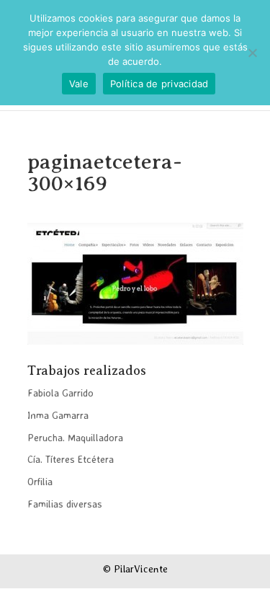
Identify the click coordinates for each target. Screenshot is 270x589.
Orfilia (40, 481)
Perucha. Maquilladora (75, 437)
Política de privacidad (159, 83)
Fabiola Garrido (60, 392)
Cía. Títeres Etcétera (70, 459)
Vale (79, 83)
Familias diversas (64, 503)
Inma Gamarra (58, 415)
